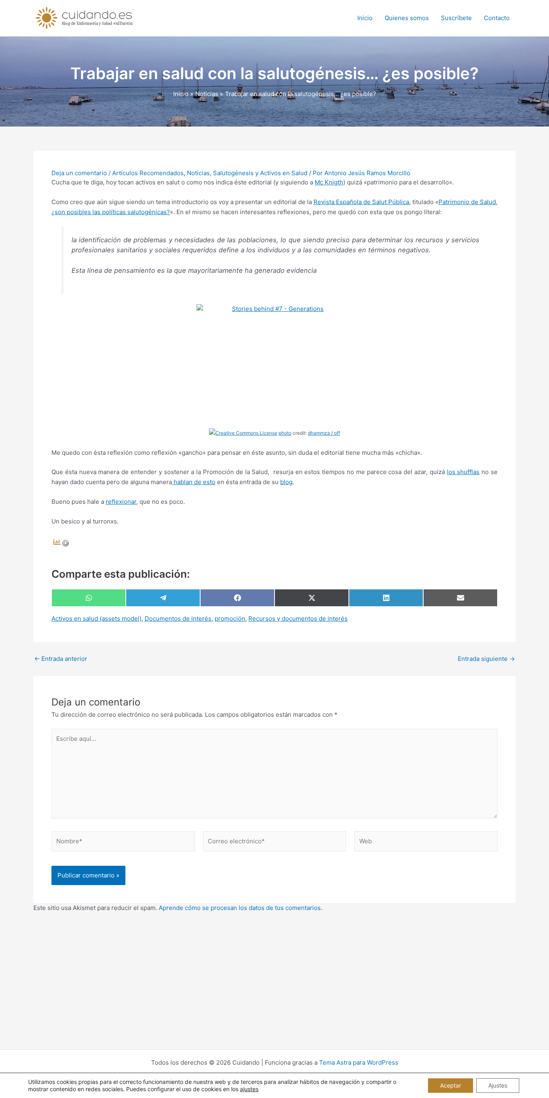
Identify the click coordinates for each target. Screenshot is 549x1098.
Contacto (497, 18)
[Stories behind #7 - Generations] (274, 361)
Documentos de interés (178, 618)
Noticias (198, 173)
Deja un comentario (79, 173)
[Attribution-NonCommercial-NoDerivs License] (243, 433)
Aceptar (450, 1085)
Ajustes (497, 1085)
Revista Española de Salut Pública (361, 202)
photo (285, 433)
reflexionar (121, 501)
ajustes (249, 1089)
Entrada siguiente (486, 659)
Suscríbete (456, 18)
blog (286, 482)
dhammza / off (324, 433)
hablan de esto (193, 482)
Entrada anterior (60, 659)
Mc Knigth (329, 182)
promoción (230, 618)
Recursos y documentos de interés (298, 618)
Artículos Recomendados (148, 173)
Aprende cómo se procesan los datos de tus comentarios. (240, 908)
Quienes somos (407, 18)
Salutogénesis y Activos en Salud (260, 173)
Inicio (365, 18)
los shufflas (463, 472)
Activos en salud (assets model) (96, 618)
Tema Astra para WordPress (358, 1062)
